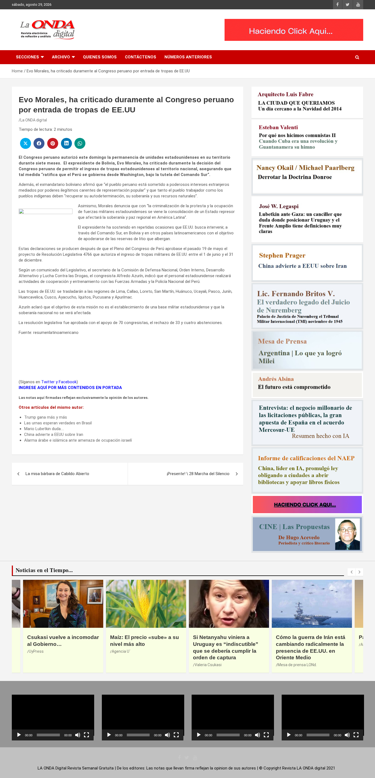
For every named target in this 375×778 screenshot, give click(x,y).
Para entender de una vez (308, 637)
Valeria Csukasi (125, 665)
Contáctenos (140, 57)
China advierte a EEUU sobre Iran (53, 434)
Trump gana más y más (45, 417)
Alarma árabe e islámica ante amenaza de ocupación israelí (78, 440)
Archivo (61, 57)
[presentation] (351, 572)
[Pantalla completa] (86, 735)
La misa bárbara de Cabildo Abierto (57, 473)
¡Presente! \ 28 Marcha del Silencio (198, 473)
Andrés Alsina (290, 644)
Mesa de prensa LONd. (214, 665)
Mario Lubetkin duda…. (44, 428)
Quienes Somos (100, 57)
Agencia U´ (38, 651)
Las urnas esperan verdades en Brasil (58, 423)
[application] (53, 717)
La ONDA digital (33, 120)
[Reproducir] (19, 735)
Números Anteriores (188, 57)
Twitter (48, 381)
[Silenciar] (77, 735)
